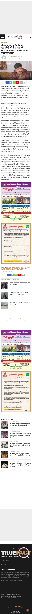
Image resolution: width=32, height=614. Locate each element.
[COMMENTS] (24, 82)
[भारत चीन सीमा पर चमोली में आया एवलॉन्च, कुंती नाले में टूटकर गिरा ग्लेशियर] (5, 295)
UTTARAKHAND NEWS (7, 271)
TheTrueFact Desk (14, 56)
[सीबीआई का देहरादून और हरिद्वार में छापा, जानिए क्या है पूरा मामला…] (5, 285)
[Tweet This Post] (10, 82)
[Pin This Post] (17, 82)
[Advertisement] (16, 18)
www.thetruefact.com (13, 594)
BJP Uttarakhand (17, 267)
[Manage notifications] (27, 610)
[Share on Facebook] (7, 82)
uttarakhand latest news (14, 269)
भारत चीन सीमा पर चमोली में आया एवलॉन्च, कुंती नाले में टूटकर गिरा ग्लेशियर (19, 293)
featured (27, 267)
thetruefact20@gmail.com (13, 596)
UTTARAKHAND (6, 268)
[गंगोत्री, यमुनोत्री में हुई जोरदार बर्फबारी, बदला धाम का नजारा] (5, 305)
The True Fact (18, 606)
